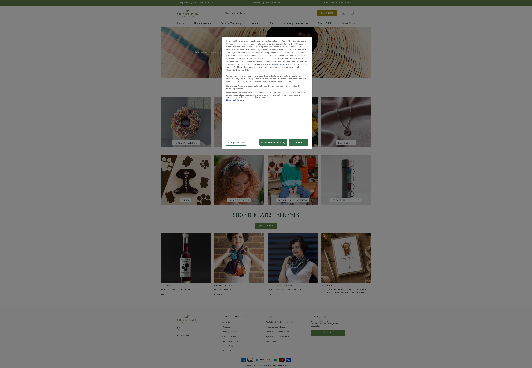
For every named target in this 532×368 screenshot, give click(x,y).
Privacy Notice (262, 64)
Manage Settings (236, 142)
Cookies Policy (280, 64)
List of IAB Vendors (235, 100)
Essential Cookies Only (273, 142)
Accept (298, 142)
